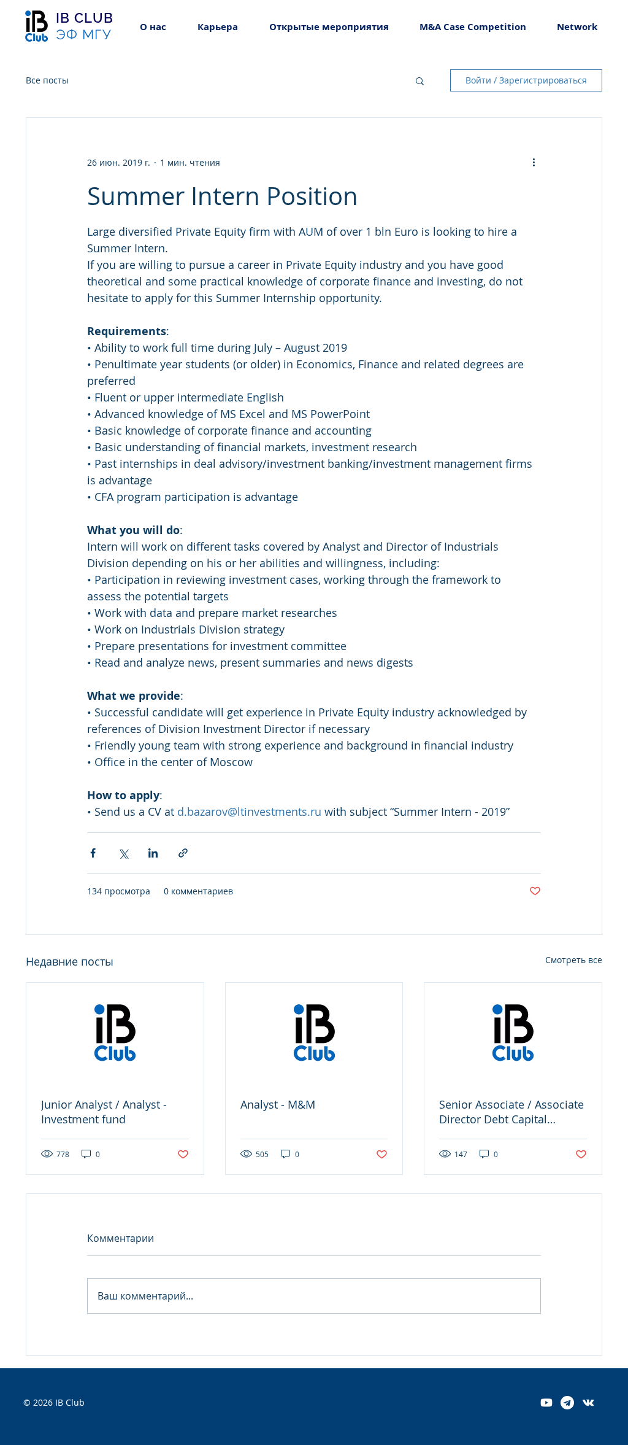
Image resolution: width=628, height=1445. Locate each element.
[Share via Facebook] (93, 853)
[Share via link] (183, 853)
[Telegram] (567, 1402)
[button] (217, 27)
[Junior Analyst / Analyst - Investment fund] (115, 1032)
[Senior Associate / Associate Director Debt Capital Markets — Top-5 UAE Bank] (513, 1032)
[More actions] (533, 162)
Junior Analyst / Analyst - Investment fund (104, 1111)
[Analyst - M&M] (314, 1032)
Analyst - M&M (277, 1104)
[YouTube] (546, 1402)
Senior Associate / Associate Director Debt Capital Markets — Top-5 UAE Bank (511, 1111)
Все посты (47, 80)
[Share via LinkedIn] (153, 853)
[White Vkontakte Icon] (588, 1402)
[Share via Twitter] (123, 853)
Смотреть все (573, 960)
